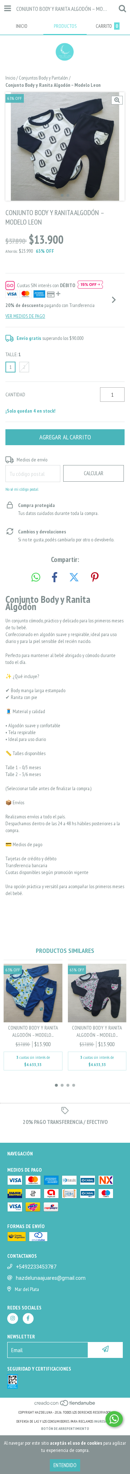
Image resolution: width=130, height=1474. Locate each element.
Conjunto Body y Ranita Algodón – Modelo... (33, 1031)
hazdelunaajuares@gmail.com (51, 1278)
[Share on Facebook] (54, 577)
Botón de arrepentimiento (65, 1428)
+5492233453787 (36, 1267)
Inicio (10, 77)
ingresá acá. (104, 1421)
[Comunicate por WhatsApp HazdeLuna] (114, 1419)
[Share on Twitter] (74, 577)
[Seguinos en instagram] (12, 1318)
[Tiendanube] (65, 1405)
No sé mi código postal (21, 489)
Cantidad (15, 394)
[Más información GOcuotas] (90, 285)
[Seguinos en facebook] (28, 1318)
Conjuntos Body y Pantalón (43, 77)
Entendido (65, 1465)
